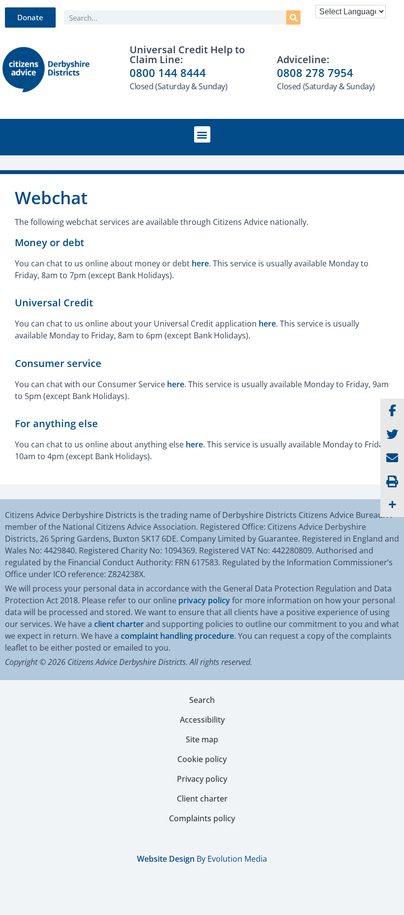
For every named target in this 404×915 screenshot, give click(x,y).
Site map (202, 739)
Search (202, 700)
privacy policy (204, 600)
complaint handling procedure (177, 635)
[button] (202, 134)
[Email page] (392, 458)
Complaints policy (202, 818)
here (200, 263)
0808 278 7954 (315, 72)
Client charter (202, 798)
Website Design (166, 858)
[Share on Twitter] (392, 434)
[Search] (293, 17)
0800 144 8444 (168, 72)
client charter (119, 624)
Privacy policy (202, 778)
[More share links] (392, 505)
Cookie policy (202, 759)
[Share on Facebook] (392, 410)
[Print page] (392, 481)
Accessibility (202, 719)
